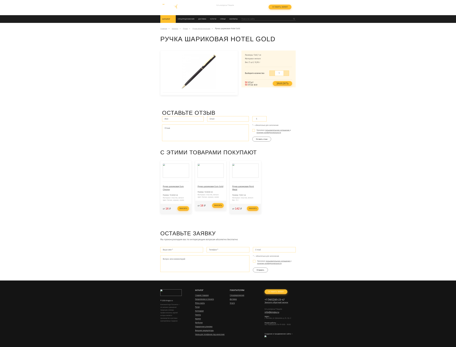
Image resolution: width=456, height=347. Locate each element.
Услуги (213, 19)
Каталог (166, 19)
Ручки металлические (201, 29)
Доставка (202, 19)
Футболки (199, 323)
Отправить (260, 270)
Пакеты (198, 315)
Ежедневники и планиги (204, 299)
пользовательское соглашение (277, 130)
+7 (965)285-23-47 (250, 5)
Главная (163, 29)
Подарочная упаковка (203, 327)
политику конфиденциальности (268, 133)
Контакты (233, 19)
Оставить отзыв (261, 139)
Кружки (198, 319)
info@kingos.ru (223, 8)
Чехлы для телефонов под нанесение (210, 334)
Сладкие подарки (202, 295)
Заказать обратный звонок (252, 8)
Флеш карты (200, 303)
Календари (199, 311)
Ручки (185, 29)
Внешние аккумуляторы (204, 330)
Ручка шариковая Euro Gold (210, 186)
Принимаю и (273, 131)
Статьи (223, 19)
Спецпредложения (186, 19)
